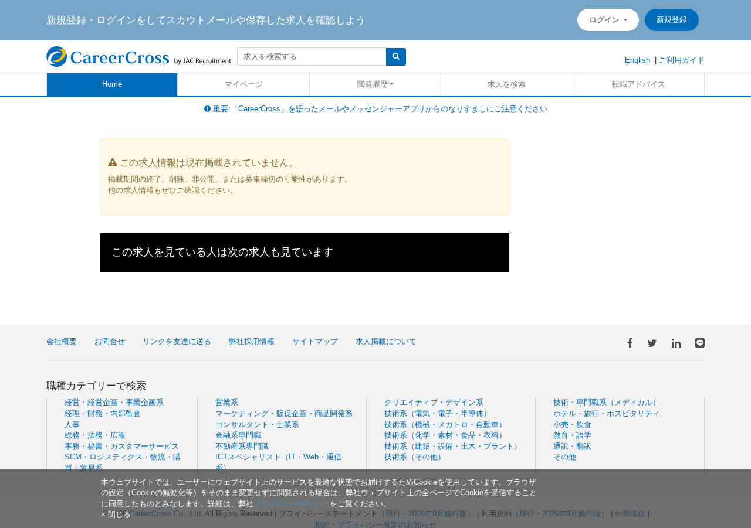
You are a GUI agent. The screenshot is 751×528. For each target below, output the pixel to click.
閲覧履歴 (372, 84)
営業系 (226, 402)
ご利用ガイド (682, 60)
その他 (564, 456)
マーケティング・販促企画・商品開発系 (284, 413)
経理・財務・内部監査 (103, 413)
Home (112, 84)
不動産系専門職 (242, 446)
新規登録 (672, 19)
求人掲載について (386, 341)
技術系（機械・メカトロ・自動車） (445, 424)
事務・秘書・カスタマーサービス (122, 446)
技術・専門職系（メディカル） (606, 402)
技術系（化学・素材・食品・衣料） (445, 435)
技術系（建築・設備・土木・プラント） (453, 446)
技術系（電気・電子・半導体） (437, 413)
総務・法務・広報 (95, 435)
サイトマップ (315, 341)
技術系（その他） (414, 456)
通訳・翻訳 (572, 446)
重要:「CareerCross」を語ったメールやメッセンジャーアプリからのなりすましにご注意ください (379, 108)
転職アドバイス (638, 84)
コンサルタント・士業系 (257, 424)
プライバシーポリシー (291, 503)
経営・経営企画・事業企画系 (114, 402)
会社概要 (61, 341)
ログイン (605, 19)
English (637, 60)
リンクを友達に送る (177, 341)
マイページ (244, 84)
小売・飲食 (572, 424)
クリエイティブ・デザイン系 (433, 402)
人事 (72, 424)
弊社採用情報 (252, 341)
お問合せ (109, 341)
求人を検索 (507, 84)
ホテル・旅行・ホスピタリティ (606, 413)
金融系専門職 (238, 435)
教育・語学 (572, 435)
